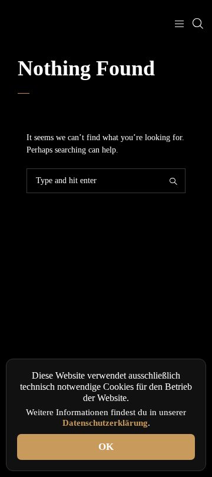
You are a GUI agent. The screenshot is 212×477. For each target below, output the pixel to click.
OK (106, 446)
